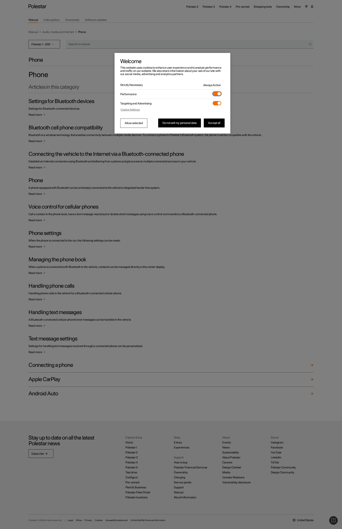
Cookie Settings (130, 109)
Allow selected (134, 123)
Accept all (214, 123)
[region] (172, 93)
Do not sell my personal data (179, 123)
